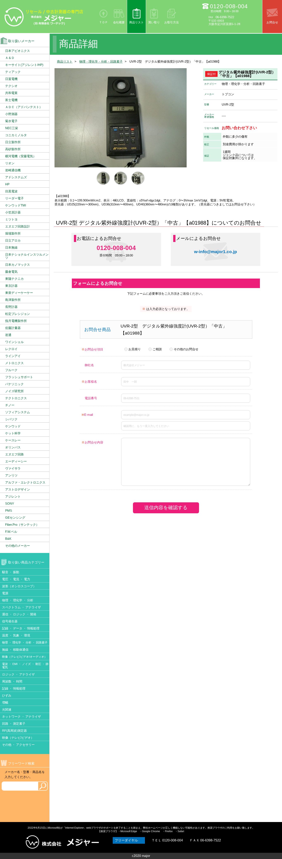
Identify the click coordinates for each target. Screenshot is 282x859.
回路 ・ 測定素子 (13, 723)
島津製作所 (13, 299)
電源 (5, 593)
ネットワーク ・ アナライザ (21, 716)
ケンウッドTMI (15, 205)
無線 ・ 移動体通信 (15, 649)
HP (7, 184)
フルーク (11, 370)
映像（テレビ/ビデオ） (18, 737)
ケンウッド (13, 426)
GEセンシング (15, 517)
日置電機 (11, 79)
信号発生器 (10, 621)
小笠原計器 (13, 212)
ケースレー (13, 440)
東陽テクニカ (14, 278)
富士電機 (11, 100)
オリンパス (13, 447)
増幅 (5, 702)
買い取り (154, 22)
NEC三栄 (11, 128)
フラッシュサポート (19, 377)
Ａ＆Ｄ (9, 58)
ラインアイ (13, 356)
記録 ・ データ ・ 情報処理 (20, 628)
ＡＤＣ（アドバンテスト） (23, 107)
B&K (8, 538)
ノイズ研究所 (14, 391)
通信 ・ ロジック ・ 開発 (19, 614)
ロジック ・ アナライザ (18, 674)
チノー (9, 405)
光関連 (6, 709)
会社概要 (119, 22)
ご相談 (157, 349)
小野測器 (11, 114)
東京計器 (11, 285)
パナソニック (14, 384)
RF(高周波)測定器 (14, 730)
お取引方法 (171, 22)
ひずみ (6, 695)
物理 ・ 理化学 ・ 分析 (17, 600)
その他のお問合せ (186, 349)
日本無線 (11, 247)
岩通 (8, 335)
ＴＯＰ (103, 22)
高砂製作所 (13, 149)
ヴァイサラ (13, 468)
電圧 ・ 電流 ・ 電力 (16, 579)
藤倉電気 (11, 271)
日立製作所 (13, 142)
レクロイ (11, 349)
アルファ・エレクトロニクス (25, 482)
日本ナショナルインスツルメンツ (27, 256)
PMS (8, 510)
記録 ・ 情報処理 (13, 688)
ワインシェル (14, 342)
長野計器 (11, 307)
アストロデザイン (17, 489)
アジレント (13, 496)
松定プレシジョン (17, 314)
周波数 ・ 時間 (12, 681)
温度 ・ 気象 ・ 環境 (16, 635)
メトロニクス (14, 363)
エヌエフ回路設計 (17, 226)
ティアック (13, 72)
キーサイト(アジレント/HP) (24, 65)
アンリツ (11, 475)
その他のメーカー (17, 545)
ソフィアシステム (17, 412)
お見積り (134, 349)
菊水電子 (11, 121)
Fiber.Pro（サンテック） (22, 524)
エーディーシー (16, 461)
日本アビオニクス (17, 50)
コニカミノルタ (16, 135)
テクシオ (11, 86)
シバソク (11, 419)
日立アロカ (13, 240)
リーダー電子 (14, 198)
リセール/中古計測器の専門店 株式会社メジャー (44, 16)
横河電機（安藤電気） (20, 156)
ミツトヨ (11, 219)
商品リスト (136, 22)
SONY (9, 503)
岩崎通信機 (13, 170)
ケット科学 (13, 433)
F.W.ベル (11, 531)
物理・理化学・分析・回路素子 (101, 61)
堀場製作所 (13, 233)
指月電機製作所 (16, 321)
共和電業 (11, 93)
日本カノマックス (17, 264)
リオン (9, 163)
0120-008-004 (229, 6)
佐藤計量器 (13, 328)
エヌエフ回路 (14, 454)
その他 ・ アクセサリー (18, 744)
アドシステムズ (16, 177)
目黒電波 (11, 191)
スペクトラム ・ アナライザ (21, 607)
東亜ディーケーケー (19, 292)
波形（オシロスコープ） (19, 586)
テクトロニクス (16, 398)
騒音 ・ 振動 (10, 572)
